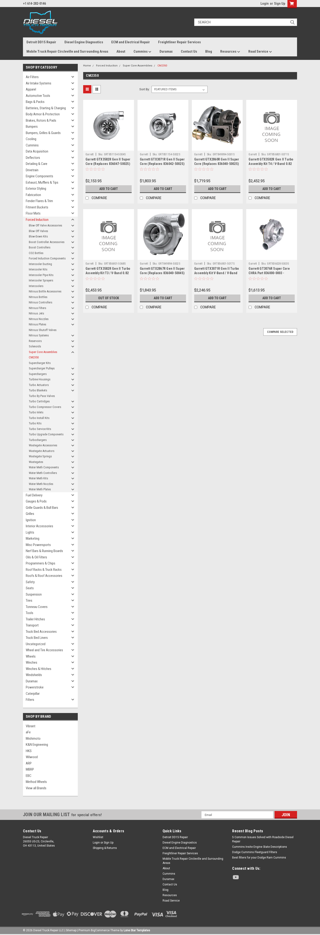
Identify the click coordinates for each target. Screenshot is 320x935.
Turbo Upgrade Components (46, 434)
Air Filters (32, 77)
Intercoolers (36, 286)
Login (264, 3)
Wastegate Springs (40, 456)
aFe (28, 732)
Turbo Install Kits (39, 418)
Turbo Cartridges (39, 401)
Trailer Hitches (35, 619)
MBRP (30, 769)
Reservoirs (35, 341)
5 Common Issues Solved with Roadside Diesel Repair (263, 839)
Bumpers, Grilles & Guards (43, 133)
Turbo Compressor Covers (45, 407)
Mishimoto (33, 738)
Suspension (34, 594)
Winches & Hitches (38, 669)
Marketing (32, 538)
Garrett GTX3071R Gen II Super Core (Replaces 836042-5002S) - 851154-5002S (162, 163)
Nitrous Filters (37, 308)
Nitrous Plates (37, 324)
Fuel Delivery (34, 495)
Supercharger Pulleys (42, 368)
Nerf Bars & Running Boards (44, 551)
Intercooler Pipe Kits (41, 275)
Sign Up (279, 3)
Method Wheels (36, 782)
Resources (228, 51)
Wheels (31, 656)
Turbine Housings (39, 379)
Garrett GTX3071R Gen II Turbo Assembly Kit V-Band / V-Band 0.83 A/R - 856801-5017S (216, 273)
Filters (30, 700)
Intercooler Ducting (40, 264)
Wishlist (98, 837)
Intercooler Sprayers (41, 280)
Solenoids (35, 346)
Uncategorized (35, 644)
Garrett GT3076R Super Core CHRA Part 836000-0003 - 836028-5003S (269, 273)
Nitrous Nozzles (38, 319)
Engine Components (39, 176)
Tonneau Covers (37, 607)
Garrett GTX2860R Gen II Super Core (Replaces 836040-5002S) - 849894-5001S (216, 163)
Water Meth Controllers (43, 473)
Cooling (31, 139)
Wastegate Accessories (43, 445)
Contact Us (189, 51)
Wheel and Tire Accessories (44, 650)
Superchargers (38, 374)
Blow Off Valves (38, 231)
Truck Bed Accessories (41, 631)
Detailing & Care (36, 164)
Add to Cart (108, 189)
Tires (29, 600)
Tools (29, 613)
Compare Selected (280, 332)
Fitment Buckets (37, 207)
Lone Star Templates (137, 930)
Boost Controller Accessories (46, 242)
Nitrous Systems (39, 335)
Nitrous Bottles (38, 297)
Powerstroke (35, 687)
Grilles (30, 514)
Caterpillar (33, 693)
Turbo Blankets (38, 390)
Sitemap (71, 930)
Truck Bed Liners (37, 638)
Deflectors (33, 158)
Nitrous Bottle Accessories (45, 291)
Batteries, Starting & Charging (46, 108)
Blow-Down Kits (38, 236)
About (120, 51)
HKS (29, 751)
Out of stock (108, 298)
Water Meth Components (44, 467)
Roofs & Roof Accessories (44, 576)
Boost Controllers (39, 247)
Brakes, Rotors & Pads (41, 120)
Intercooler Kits (38, 269)
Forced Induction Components (47, 258)
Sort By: (144, 89)
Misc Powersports (38, 545)
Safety (30, 582)
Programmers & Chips (40, 563)
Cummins (141, 51)
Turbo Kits (35, 423)
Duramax (166, 51)
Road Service (258, 51)
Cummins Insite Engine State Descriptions (259, 846)
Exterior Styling (36, 188)
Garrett (90, 154)
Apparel (31, 89)
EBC (28, 776)
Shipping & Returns (105, 848)
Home (87, 65)
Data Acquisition (37, 151)
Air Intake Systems (38, 83)
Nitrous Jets (36, 313)
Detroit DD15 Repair (41, 42)
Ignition (31, 520)
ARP (29, 763)
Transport (32, 625)
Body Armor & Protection (43, 114)
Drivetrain (32, 170)
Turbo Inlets (36, 412)
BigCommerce (100, 930)
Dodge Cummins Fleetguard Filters (254, 852)
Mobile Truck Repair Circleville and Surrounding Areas (67, 51)
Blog (208, 51)
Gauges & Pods (36, 501)
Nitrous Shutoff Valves (42, 330)
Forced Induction (37, 220)
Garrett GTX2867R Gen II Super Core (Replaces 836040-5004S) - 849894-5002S (162, 273)
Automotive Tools (38, 96)
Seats (30, 588)
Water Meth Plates (40, 489)
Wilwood (32, 757)
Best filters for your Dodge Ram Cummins (259, 857)
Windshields (34, 675)
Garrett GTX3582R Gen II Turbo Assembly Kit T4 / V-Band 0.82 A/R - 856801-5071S (271, 163)
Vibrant (30, 726)
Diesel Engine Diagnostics (83, 42)
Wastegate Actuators (41, 451)
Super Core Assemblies (43, 352)
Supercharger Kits (40, 363)
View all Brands (36, 788)
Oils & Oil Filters (36, 557)
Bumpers (32, 126)
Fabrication (33, 195)
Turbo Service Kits (40, 429)
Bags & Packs (35, 102)
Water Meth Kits (38, 478)
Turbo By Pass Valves (42, 396)
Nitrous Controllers (40, 302)
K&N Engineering (37, 744)
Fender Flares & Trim (39, 201)
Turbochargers (38, 440)
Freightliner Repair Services (179, 42)
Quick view (108, 147)
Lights (30, 532)
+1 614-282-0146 (34, 3)
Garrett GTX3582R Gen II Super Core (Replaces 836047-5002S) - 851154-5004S (108, 163)
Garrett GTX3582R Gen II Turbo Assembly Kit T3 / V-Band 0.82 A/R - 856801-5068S (108, 273)
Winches (31, 662)
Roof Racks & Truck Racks (44, 570)
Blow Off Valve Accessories (45, 225)
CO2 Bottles (36, 253)
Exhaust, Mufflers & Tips (42, 182)
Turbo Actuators (39, 385)
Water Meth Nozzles (41, 484)
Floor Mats (33, 213)
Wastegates (36, 462)
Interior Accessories (39, 526)
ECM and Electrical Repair (130, 42)
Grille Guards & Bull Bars (42, 508)
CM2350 (34, 357)
